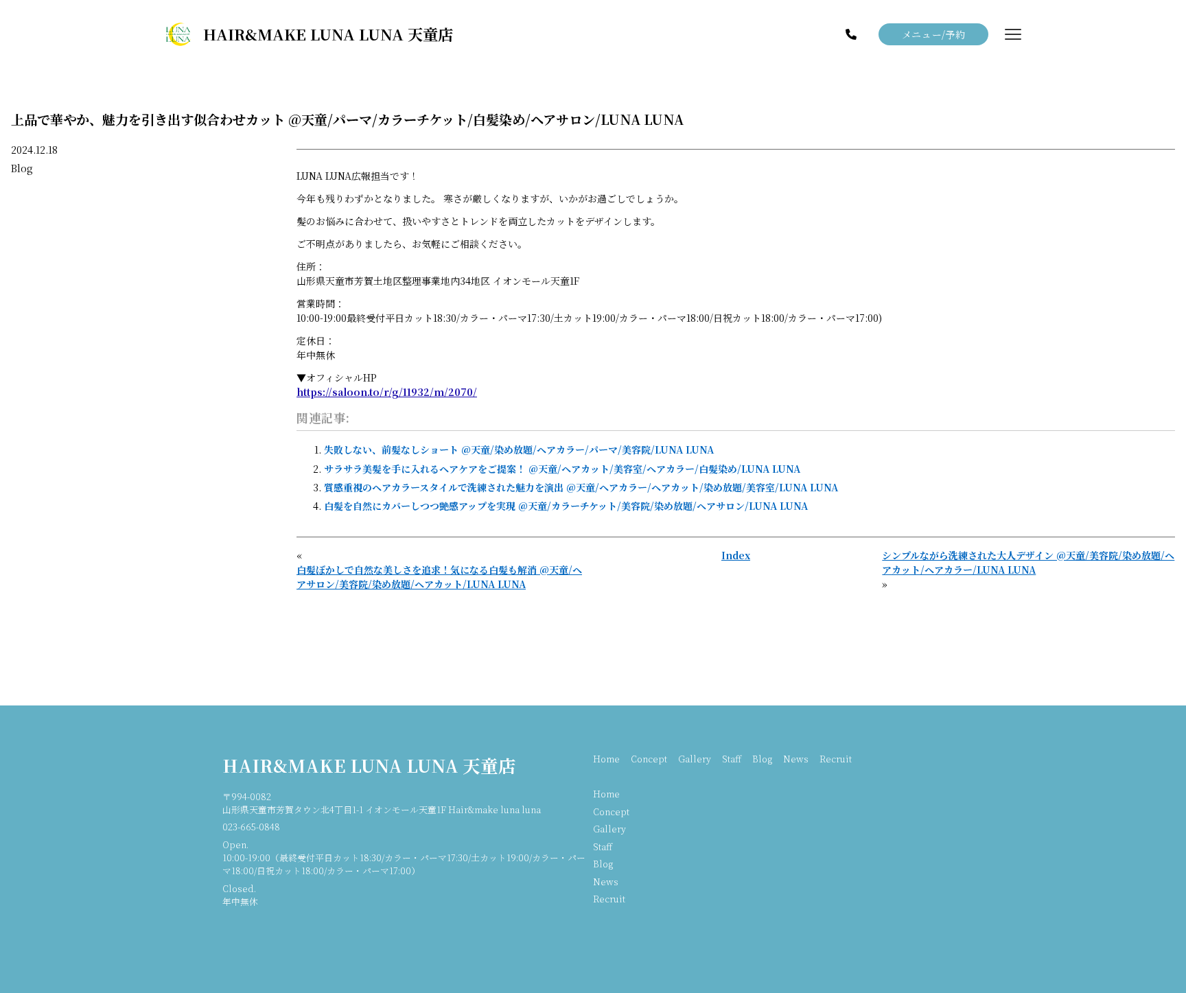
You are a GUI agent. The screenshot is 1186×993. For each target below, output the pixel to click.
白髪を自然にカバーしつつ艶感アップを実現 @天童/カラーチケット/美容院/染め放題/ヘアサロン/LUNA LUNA (566, 506)
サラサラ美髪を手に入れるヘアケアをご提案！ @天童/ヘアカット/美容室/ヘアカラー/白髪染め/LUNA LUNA (562, 469)
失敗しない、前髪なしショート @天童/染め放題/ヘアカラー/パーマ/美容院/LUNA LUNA (519, 449)
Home (606, 758)
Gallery (694, 758)
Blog (22, 168)
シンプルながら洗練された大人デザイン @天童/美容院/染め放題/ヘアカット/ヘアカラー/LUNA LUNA (1028, 562)
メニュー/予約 (934, 34)
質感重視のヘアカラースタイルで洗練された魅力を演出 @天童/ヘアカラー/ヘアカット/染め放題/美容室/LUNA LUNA (581, 487)
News (796, 758)
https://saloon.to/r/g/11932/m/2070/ (386, 392)
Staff (731, 758)
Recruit (835, 758)
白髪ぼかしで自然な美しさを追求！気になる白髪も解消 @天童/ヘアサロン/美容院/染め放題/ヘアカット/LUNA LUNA (439, 577)
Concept (649, 758)
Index (735, 555)
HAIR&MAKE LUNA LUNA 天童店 (369, 765)
